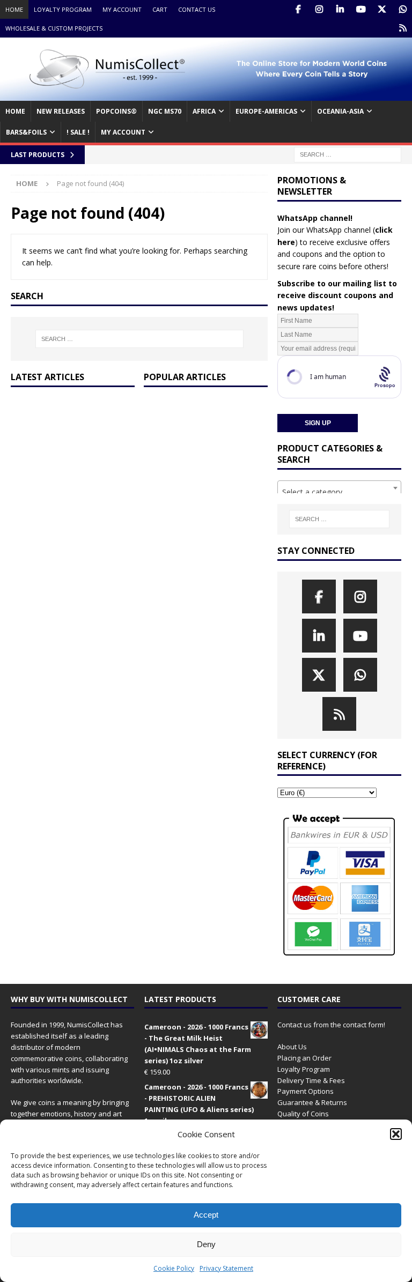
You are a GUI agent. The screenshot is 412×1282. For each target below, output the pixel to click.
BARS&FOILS (26, 132)
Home (14, 9)
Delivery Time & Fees (311, 1080)
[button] (396, 1134)
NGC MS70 (164, 111)
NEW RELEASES (60, 111)
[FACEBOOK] (298, 9)
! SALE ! (78, 132)
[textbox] (339, 492)
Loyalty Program (63, 9)
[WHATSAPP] (402, 9)
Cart (159, 9)
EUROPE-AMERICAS (266, 111)
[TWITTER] (381, 9)
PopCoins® (116, 111)
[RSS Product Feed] (402, 28)
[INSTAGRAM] (319, 9)
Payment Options (305, 1091)
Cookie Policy (173, 1268)
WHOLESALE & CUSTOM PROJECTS (53, 28)
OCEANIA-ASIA (340, 111)
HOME (15, 111)
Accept (206, 1214)
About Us (292, 1046)
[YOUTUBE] (360, 9)
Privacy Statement (226, 1268)
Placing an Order (304, 1058)
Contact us (196, 9)
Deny (206, 1244)
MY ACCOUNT (123, 132)
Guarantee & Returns (312, 1102)
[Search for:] (347, 154)
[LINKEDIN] (339, 9)
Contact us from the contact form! (331, 1024)
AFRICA (204, 111)
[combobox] (339, 487)
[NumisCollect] (206, 95)
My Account (122, 9)
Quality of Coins (303, 1113)
